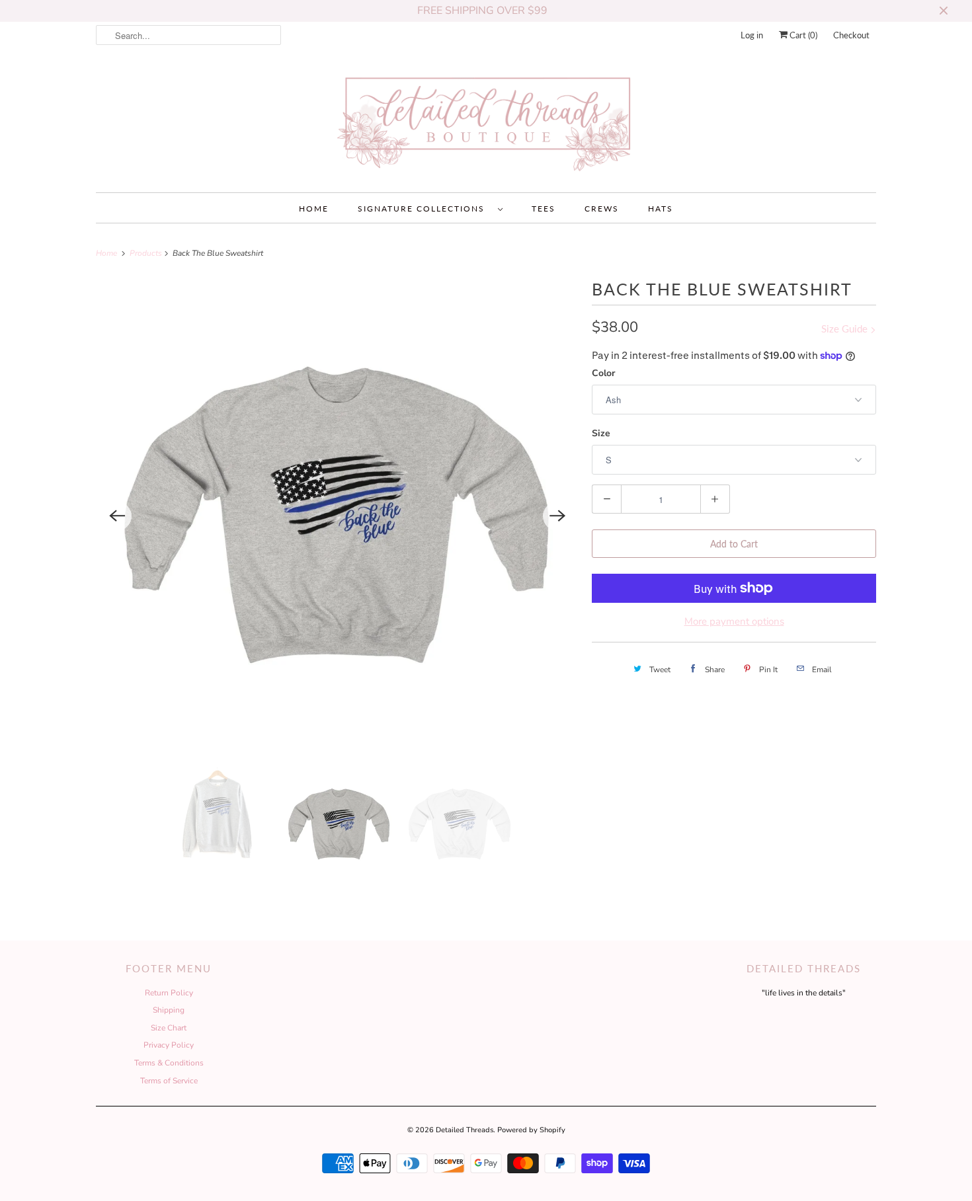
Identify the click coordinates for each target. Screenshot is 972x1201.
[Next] (557, 516)
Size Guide (845, 328)
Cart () (802, 35)
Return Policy (169, 993)
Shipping (168, 1010)
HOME (314, 208)
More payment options (734, 621)
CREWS (602, 208)
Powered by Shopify (531, 1130)
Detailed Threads (464, 1130)
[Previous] (117, 516)
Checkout (851, 35)
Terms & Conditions (169, 1063)
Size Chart (168, 1028)
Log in (752, 35)
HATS (660, 208)
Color (603, 373)
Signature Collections (424, 208)
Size (601, 433)
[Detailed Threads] (486, 123)
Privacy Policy (168, 1045)
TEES (543, 208)
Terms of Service (169, 1080)
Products (147, 253)
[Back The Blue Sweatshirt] (337, 516)
